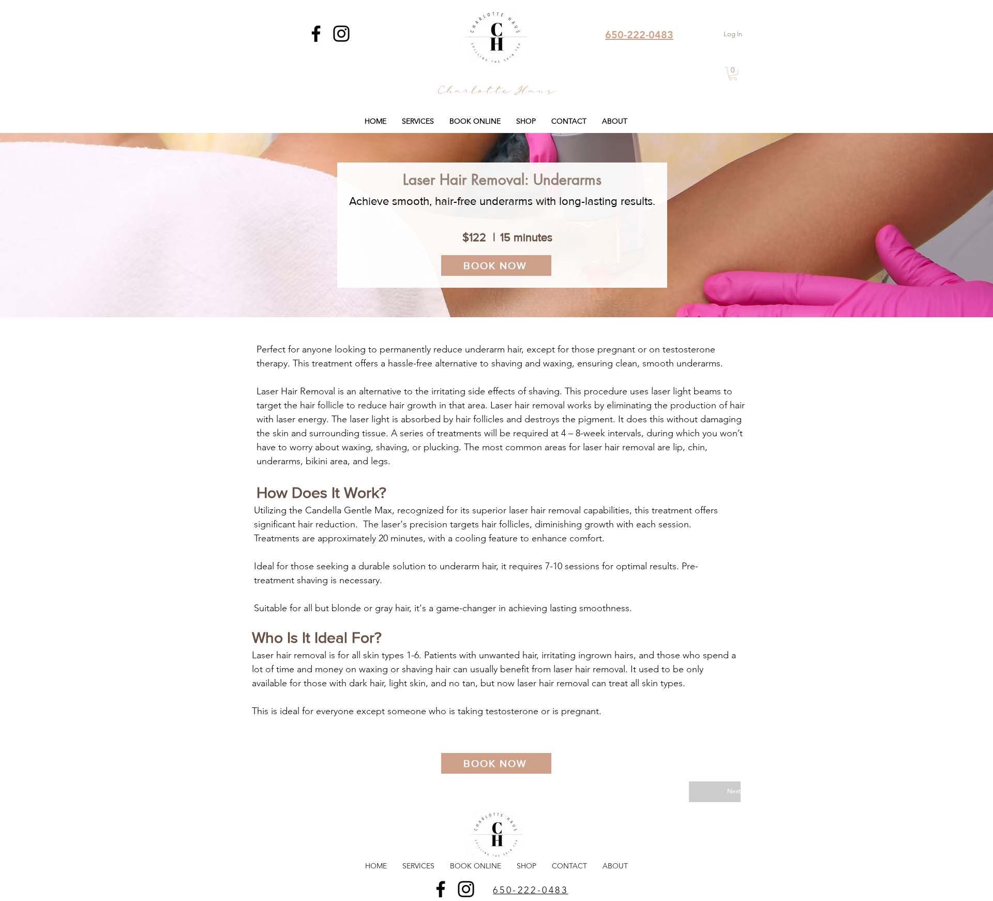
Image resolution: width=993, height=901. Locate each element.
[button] (733, 73)
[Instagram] (341, 34)
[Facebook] (316, 34)
